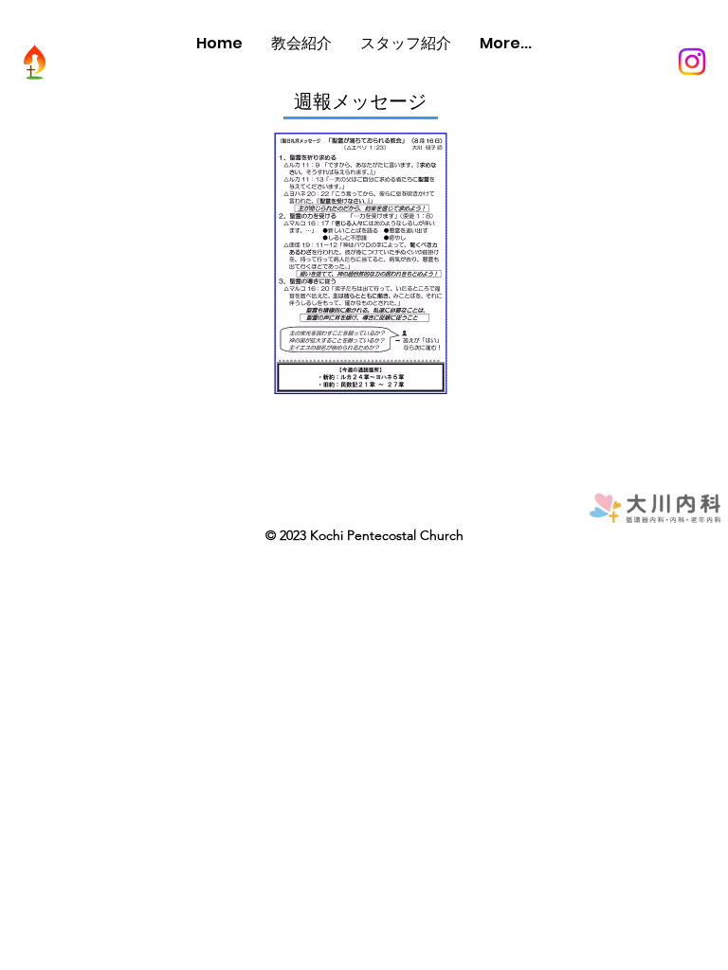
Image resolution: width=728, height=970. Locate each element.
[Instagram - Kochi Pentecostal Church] (692, 62)
